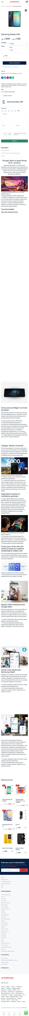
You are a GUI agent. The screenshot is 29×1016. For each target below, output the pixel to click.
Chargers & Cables (5, 908)
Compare (12, 788)
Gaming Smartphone (5, 993)
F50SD (14, 990)
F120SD (10, 990)
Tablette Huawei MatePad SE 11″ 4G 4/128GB (20, 801)
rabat (7, 996)
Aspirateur (3, 898)
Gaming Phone (19, 991)
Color (2, 46)
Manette (3, 927)
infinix (13, 993)
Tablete (19, 998)
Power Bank (3, 935)
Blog (2, 885)
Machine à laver (4, 925)
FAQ (2, 887)
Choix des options (14, 804)
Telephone (13, 1001)
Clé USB (3, 910)
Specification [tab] (5, 150)
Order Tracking (4, 964)
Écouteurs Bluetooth (5, 883)
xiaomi (23, 1001)
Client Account (4, 958)
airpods (3, 986)
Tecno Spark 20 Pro (5, 1001)
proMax (3, 996)
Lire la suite (27, 805)
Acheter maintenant (14, 62)
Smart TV (3, 877)
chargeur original (16, 988)
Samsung (20, 73)
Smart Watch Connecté (6, 881)
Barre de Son (4, 900)
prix (24, 995)
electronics (3, 990)
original (11, 995)
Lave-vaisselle (4, 923)
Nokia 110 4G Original (7, 848)
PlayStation (3, 933)
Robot (2, 939)
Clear (11, 50)
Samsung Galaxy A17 (11, 998)
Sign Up (24, 870)
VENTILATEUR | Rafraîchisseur (7, 951)
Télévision (3, 949)
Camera (13, 986)
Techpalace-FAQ (4, 962)
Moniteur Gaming (5, 931)
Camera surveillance (5, 902)
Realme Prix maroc (14, 996)
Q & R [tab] (3, 156)
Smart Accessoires (5, 943)
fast (18, 990)
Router (2, 941)
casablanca (19, 986)
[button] (7, 67)
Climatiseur (3, 912)
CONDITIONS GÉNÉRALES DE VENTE (9, 960)
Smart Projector (4, 945)
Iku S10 (17, 824)
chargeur (8, 988)
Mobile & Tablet (8, 6)
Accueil (2, 6)
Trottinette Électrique (6, 894)
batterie (8, 986)
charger (3, 988)
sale (21, 996)
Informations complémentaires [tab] (10, 153)
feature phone (11, 991)
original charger (17, 995)
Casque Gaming (4, 906)
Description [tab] (4, 147)
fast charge (4, 991)
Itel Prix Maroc (4, 995)
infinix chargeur (19, 993)
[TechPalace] (15, 2)
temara (19, 1001)
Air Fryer (3, 896)
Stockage (3, 42)
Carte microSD (4, 904)
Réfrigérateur (4, 937)
